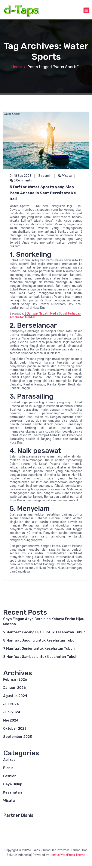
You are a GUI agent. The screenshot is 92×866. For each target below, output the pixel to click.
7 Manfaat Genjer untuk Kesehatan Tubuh (39, 648)
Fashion (9, 776)
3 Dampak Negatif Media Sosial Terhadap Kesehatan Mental (45, 315)
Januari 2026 (14, 688)
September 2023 (17, 737)
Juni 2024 (11, 712)
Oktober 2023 (15, 728)
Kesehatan (12, 792)
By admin (45, 176)
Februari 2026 (15, 679)
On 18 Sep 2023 (20, 176)
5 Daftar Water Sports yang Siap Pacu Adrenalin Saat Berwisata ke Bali (43, 193)
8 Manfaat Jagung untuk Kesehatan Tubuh (40, 640)
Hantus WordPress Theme (67, 855)
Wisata (67, 176)
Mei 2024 (10, 720)
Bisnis (8, 768)
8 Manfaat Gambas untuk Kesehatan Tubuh (40, 657)
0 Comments (22, 180)
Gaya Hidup (12, 784)
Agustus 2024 (15, 696)
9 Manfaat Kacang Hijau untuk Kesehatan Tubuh (44, 632)
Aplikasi (9, 760)
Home (16, 66)
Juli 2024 (11, 704)
